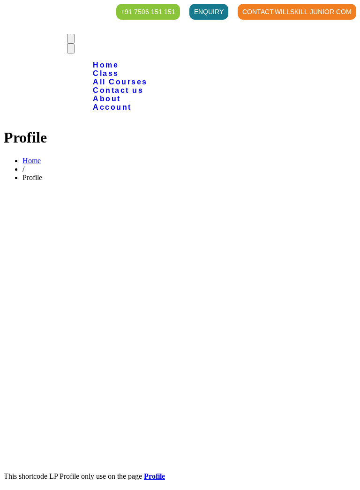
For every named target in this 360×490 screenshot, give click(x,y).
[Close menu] (71, 48)
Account (112, 107)
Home (31, 161)
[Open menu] (71, 39)
